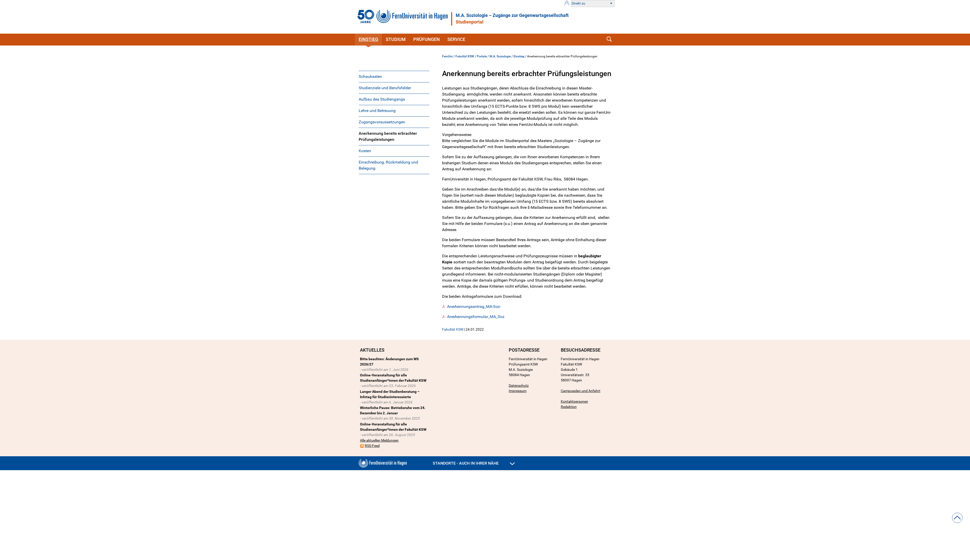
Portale (482, 56)
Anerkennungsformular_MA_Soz (475, 316)
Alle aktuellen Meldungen (379, 440)
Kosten (365, 150)
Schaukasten (370, 76)
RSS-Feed (372, 446)
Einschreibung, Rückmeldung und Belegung (388, 165)
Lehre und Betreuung (377, 110)
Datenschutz (519, 385)
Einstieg (368, 39)
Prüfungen (426, 39)
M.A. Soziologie (500, 56)
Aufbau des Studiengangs (382, 99)
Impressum (517, 391)
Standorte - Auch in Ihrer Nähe (466, 463)
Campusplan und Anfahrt (580, 391)
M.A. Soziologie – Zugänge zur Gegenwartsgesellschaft (512, 15)
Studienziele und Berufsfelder (385, 87)
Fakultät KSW (464, 56)
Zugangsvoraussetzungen (382, 122)
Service (456, 39)
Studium (396, 39)
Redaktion (569, 407)
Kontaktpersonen (574, 401)
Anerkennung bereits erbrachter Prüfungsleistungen (388, 136)
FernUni (447, 56)
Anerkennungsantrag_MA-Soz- (474, 306)
